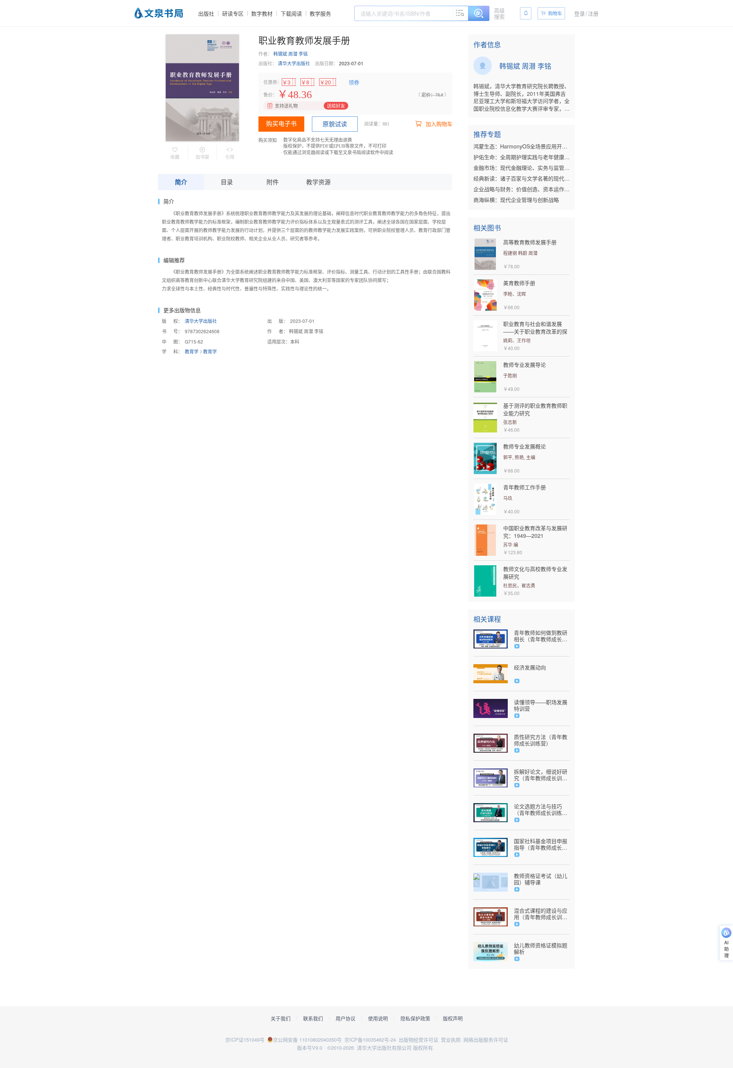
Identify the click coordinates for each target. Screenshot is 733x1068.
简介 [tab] (181, 181)
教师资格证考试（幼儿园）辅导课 (540, 879)
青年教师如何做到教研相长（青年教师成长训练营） (540, 635)
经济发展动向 (530, 667)
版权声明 (453, 1018)
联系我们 (313, 1018)
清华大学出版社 (294, 63)
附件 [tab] (272, 181)
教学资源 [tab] (318, 181)
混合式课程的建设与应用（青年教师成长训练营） (540, 913)
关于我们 (281, 1018)
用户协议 (345, 1018)
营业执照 (451, 1039)
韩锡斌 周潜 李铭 (290, 53)
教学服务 (320, 13)
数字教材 (262, 13)
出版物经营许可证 (418, 1039)
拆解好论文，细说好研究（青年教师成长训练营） (540, 774)
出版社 (206, 13)
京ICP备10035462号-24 (370, 1039)
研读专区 (233, 13)
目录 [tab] (227, 181)
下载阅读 (291, 13)
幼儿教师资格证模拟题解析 (540, 948)
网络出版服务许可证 (485, 1039)
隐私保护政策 (415, 1018)
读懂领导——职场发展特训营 (540, 705)
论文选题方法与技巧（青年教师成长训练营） (538, 809)
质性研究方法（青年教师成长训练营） (540, 740)
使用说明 (378, 1018)
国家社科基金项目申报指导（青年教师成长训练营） (540, 844)
